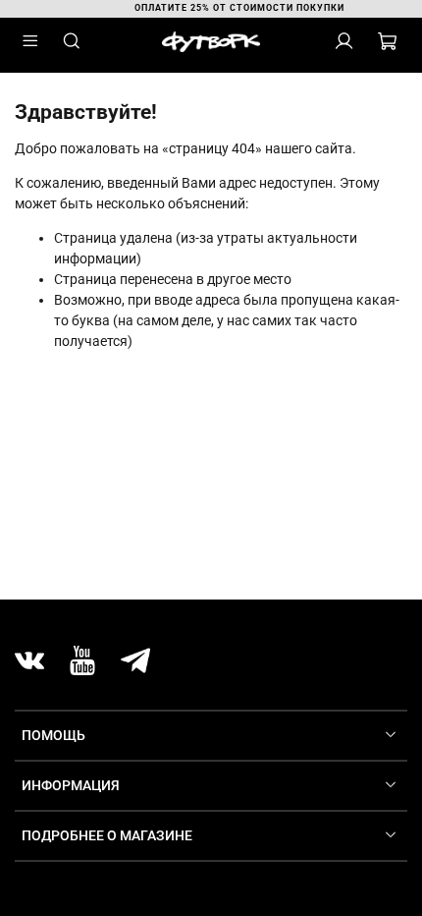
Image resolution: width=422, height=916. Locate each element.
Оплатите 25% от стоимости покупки (228, 8)
